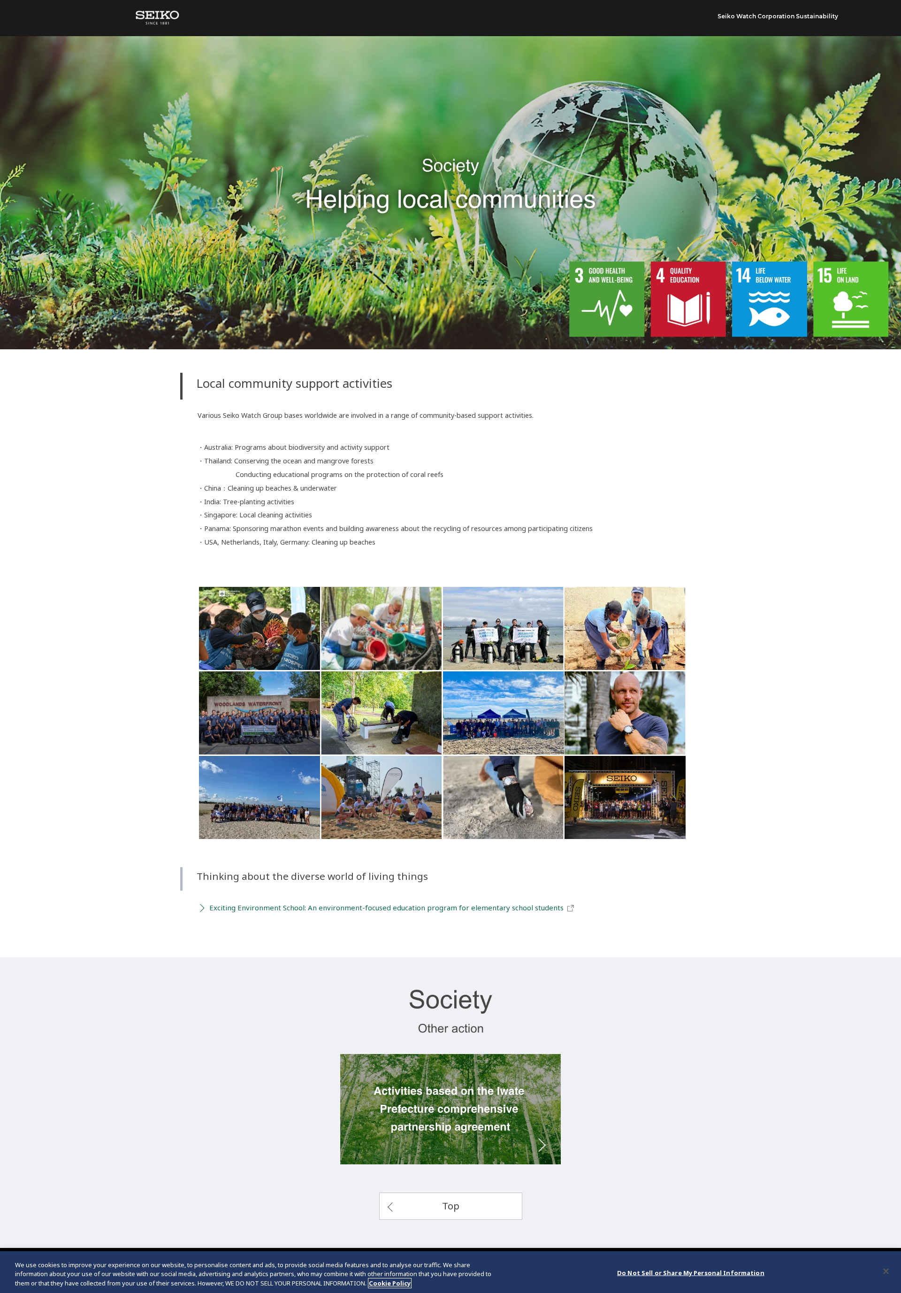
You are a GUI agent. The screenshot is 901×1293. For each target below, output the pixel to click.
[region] (450, 1272)
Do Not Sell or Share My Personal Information (690, 1272)
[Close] (886, 1271)
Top (450, 1205)
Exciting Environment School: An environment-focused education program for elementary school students (386, 907)
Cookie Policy (390, 1283)
